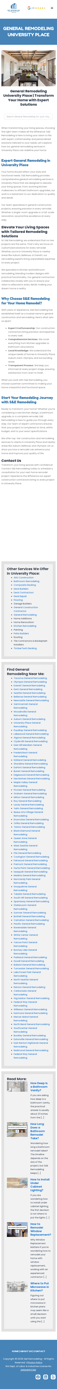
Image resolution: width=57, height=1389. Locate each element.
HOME (15, 1351)
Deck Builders (21, 588)
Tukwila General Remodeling (30, 894)
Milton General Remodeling (29, 797)
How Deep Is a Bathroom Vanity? (39, 1086)
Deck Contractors (23, 592)
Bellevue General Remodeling (30, 696)
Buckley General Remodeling (30, 1035)
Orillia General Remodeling (29, 823)
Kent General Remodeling (28, 689)
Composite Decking (25, 585)
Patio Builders (21, 633)
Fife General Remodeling (27, 853)
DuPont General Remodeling (29, 767)
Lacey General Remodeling (29, 804)
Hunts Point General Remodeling (32, 868)
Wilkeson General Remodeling (30, 1009)
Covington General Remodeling (31, 856)
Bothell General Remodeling (29, 916)
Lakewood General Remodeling (31, 734)
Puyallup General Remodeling (30, 730)
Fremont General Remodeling (30, 864)
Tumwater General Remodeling (31, 968)
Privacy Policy (34, 1362)
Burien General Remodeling (29, 771)
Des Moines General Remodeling (32, 778)
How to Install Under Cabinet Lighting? (40, 1185)
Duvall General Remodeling (29, 961)
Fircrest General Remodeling (29, 789)
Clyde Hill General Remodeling (30, 741)
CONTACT (39, 1351)
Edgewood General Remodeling (31, 774)
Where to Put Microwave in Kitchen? (39, 1286)
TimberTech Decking (25, 648)
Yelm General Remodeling (28, 808)
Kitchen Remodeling (25, 626)
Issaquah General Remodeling (30, 871)
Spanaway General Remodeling (31, 901)
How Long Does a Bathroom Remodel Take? (37, 1131)
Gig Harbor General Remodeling (31, 998)
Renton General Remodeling (29, 987)
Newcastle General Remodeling (31, 700)
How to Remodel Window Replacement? (40, 1229)
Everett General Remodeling (29, 685)
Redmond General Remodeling (31, 1050)
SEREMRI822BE (28, 1370)
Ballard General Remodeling (29, 964)
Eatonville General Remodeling (31, 1039)
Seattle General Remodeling (29, 693)
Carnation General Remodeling (31, 920)
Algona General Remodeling (29, 737)
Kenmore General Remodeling (30, 1013)
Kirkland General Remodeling (30, 760)
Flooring (18, 600)
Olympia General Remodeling (30, 681)
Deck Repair (20, 596)
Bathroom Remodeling (26, 581)
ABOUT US (26, 1351)
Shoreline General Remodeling (31, 763)
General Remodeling (25, 614)
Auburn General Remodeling (29, 719)
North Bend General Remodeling (32, 1024)
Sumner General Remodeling (30, 912)
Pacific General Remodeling (29, 923)
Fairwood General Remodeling (31, 860)
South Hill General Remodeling (31, 897)
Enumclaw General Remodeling (31, 819)
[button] (52, 8)
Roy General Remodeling (27, 801)
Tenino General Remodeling (29, 827)
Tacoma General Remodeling (30, 678)
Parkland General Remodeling (30, 957)
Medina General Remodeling (30, 875)
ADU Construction (24, 577)
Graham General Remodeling (30, 793)
